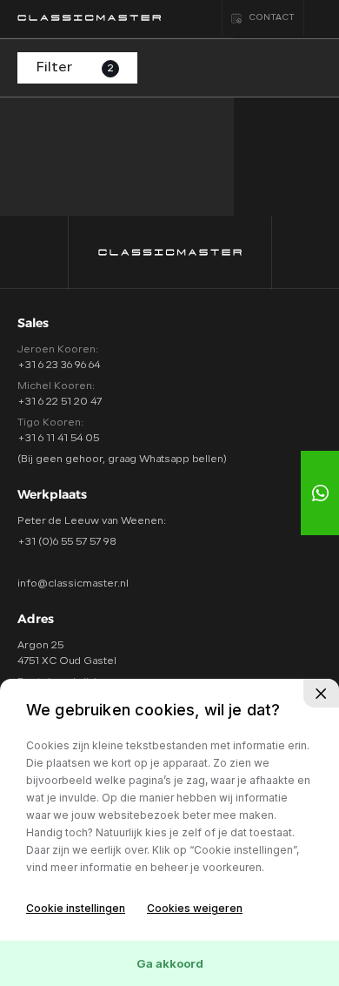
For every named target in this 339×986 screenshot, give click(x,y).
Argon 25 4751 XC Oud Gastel (66, 654)
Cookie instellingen (75, 908)
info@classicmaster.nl (73, 584)
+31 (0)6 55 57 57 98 (66, 542)
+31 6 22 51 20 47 (59, 402)
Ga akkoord (169, 963)
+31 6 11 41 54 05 (58, 438)
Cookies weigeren (195, 908)
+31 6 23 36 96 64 (58, 365)
